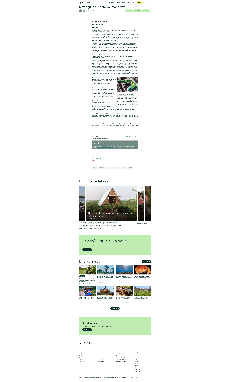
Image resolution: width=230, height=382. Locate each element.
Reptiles (124, 167)
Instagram (137, 352)
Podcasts (118, 2)
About (99, 350)
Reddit (136, 361)
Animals (94, 167)
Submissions (100, 359)
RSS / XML (137, 371)
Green (114, 167)
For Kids (118, 352)
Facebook (137, 357)
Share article (137, 10)
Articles (129, 2)
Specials (124, 2)
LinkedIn (137, 350)
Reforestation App (120, 355)
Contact (99, 352)
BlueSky (137, 363)
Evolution (108, 167)
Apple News (137, 369)
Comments (128, 10)
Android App (137, 367)
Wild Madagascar (120, 350)
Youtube (136, 354)
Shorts (133, 2)
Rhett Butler (98, 158)
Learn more (86, 249)
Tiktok (136, 359)
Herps (119, 167)
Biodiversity (101, 167)
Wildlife (130, 167)
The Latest (81, 361)
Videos (112, 2)
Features (108, 2)
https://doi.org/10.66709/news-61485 (105, 147)
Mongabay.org (119, 354)
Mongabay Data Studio (121, 361)
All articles (145, 261)
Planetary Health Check (121, 357)
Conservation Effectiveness (122, 359)
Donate (139, 2)
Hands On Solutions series (142, 223)
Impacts (99, 355)
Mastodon (137, 365)
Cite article (146, 10)
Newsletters (100, 357)
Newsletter (86, 329)
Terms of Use (101, 361)
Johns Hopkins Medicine (88, 10)
